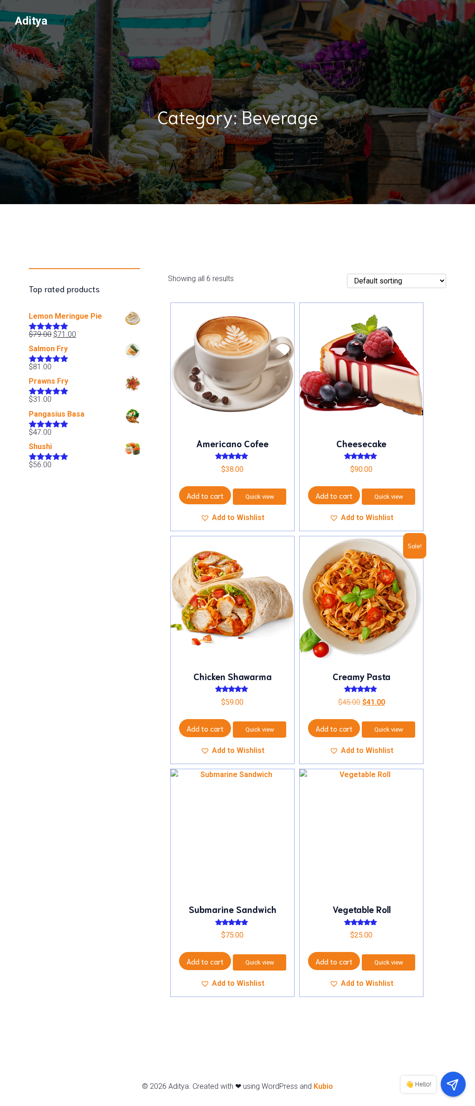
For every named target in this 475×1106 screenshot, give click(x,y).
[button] (232, 517)
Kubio (323, 1086)
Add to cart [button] (205, 495)
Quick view (259, 496)
